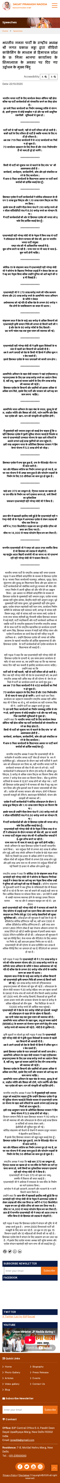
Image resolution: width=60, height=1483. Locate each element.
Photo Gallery (12, 1372)
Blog (7, 1389)
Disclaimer (24, 1475)
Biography (38, 1366)
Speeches (18, 31)
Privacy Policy (10, 1475)
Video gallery (12, 1384)
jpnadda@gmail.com (22, 1440)
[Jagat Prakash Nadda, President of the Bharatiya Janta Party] (24, 5)
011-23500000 (17, 1455)
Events (36, 1378)
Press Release (40, 1372)
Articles (9, 1378)
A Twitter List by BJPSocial (18, 1316)
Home (5, 31)
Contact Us (38, 1384)
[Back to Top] (54, 1468)
